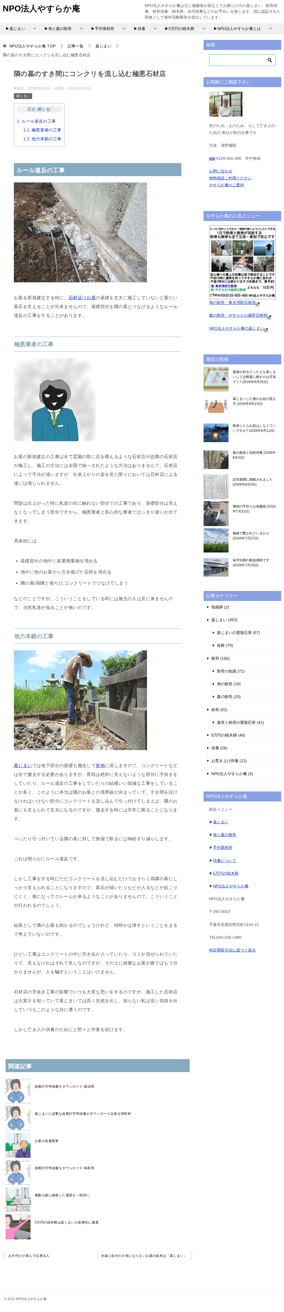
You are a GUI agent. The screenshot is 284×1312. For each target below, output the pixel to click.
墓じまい (23, 96)
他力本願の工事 (42, 138)
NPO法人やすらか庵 (41, 8)
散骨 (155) (220, 658)
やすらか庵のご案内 (226, 185)
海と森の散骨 (224, 835)
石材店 (75, 297)
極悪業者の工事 (42, 130)
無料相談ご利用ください (230, 178)
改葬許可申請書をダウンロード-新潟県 (64, 1086)
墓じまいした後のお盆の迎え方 (254, 401)
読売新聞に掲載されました (253, 482)
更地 (100, 765)
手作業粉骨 (222, 847)
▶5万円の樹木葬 (179, 28)
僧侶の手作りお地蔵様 (254, 508)
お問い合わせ (220, 171)
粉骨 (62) (219, 709)
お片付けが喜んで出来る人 (29, 1256)
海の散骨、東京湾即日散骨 (232, 302)
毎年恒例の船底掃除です (251, 562)
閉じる (44, 109)
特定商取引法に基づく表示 (232, 950)
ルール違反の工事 (36, 121)
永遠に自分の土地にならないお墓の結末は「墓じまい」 (144, 1256)
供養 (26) (219, 748)
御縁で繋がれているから (251, 535)
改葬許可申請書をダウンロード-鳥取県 (64, 1168)
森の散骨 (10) (229, 696)
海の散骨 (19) (229, 684)
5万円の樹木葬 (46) (228, 735)
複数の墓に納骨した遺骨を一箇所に (62, 1195)
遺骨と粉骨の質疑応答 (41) (240, 722)
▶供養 (139, 28)
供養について (224, 860)
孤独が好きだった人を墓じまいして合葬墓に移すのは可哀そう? (254, 377)
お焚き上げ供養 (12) (229, 760)
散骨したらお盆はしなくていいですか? (254, 428)
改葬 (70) (225, 645)
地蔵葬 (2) (220, 607)
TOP (32, 46)
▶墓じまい (15, 28)
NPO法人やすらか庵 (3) (232, 774)
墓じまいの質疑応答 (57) (238, 632)
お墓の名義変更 (47, 1141)
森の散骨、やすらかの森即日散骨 (238, 315)
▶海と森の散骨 (58, 28)
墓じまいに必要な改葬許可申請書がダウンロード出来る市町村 (83, 1114)
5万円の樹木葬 (226, 873)
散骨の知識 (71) (231, 671)
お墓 (91, 297)
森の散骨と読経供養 (254, 455)
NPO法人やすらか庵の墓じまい (236, 328)
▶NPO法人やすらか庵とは (237, 28)
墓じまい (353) (224, 620)
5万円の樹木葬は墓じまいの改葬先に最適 (67, 1222)
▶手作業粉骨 (102, 28)
